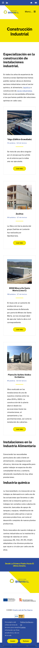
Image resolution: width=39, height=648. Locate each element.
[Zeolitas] (19, 215)
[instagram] (3, 3)
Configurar (29, 622)
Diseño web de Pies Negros (22, 610)
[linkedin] (7, 3)
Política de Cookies (23, 624)
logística (26, 87)
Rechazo (26, 641)
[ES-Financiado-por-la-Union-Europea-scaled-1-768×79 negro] (19, 599)
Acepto (12, 641)
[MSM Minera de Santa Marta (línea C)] (19, 295)
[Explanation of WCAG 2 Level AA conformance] (19, 616)
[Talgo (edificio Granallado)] (19, 141)
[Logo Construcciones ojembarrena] (11, 10)
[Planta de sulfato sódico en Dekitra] (19, 388)
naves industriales (24, 91)
